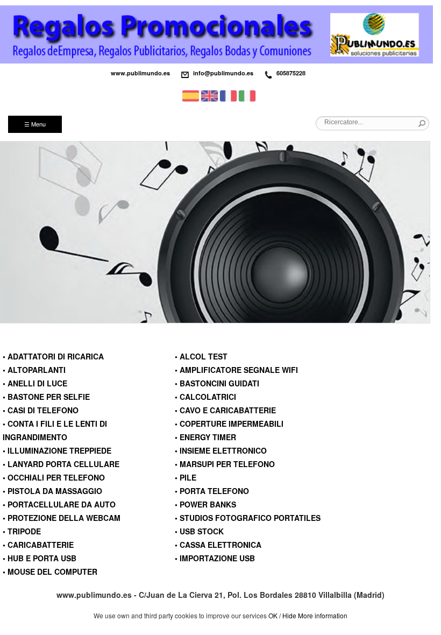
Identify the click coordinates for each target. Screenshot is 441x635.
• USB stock (199, 531)
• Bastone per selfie (46, 396)
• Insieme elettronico (221, 450)
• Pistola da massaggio (52, 490)
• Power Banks (205, 504)
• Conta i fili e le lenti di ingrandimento (55, 430)
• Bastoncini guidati (217, 383)
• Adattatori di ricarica (53, 356)
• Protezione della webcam (61, 517)
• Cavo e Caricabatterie (225, 410)
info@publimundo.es (223, 73)
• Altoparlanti (34, 369)
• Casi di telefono (41, 410)
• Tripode (22, 531)
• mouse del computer (50, 571)
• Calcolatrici (205, 396)
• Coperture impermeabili (229, 423)
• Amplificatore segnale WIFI (236, 369)
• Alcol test (201, 356)
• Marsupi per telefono (225, 463)
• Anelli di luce (35, 383)
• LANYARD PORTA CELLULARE (61, 463)
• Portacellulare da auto (59, 504)
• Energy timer (205, 437)
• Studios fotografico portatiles (248, 517)
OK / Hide (282, 615)
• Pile (185, 477)
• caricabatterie (38, 544)
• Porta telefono (212, 490)
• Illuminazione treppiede (57, 450)
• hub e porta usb (39, 558)
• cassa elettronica (218, 544)
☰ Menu (35, 123)
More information (322, 615)
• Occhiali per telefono (54, 477)
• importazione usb (215, 558)
